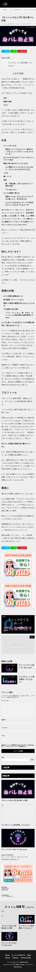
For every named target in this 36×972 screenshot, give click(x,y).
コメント (4, 700)
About (7, 958)
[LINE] (13, 51)
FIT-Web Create (18, 964)
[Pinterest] (22, 51)
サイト (3, 735)
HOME (5, 10)
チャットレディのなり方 (23, 24)
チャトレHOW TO (15, 10)
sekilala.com (24, 962)
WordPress (18, 967)
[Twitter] (5, 51)
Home (7, 955)
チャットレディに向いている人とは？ (26, 666)
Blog (29, 955)
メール (4, 727)
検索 (2, 757)
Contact (15, 958)
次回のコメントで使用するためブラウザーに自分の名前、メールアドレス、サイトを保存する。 (17, 745)
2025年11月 (5, 888)
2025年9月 (4, 890)
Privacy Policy (26, 958)
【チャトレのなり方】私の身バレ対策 (14, 800)
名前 (3, 719)
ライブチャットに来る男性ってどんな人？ (26, 679)
